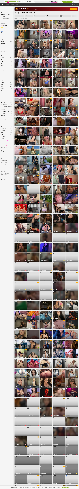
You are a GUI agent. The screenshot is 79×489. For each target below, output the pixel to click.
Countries (29, 15)
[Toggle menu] (2, 1)
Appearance (19, 15)
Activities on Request (52, 15)
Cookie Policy (52, 487)
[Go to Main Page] (10, 1)
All (61, 15)
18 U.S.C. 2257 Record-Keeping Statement (5, 174)
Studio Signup (3, 169)
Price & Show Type (39, 15)
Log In (75, 1)
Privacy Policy (3, 164)
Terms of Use (3, 166)
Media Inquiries (4, 162)
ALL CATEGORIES (7, 151)
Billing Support (3, 158)
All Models (3, 171)
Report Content (4, 160)
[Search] (49, 2)
